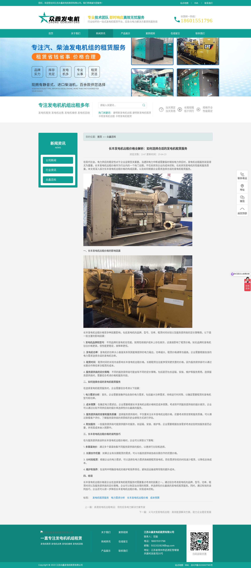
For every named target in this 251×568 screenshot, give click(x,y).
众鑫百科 (51, 179)
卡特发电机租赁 (123, 116)
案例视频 (150, 33)
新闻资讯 (100, 33)
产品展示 (125, 33)
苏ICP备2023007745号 (202, 565)
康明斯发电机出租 (122, 112)
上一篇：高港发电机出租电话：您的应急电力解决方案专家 (115, 507)
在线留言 (175, 33)
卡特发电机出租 (106, 116)
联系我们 (209, 3)
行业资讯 (51, 170)
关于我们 (75, 33)
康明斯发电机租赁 (141, 112)
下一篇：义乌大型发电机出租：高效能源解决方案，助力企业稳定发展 (175, 512)
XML (196, 3)
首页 (51, 33)
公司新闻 (51, 160)
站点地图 (184, 3)
